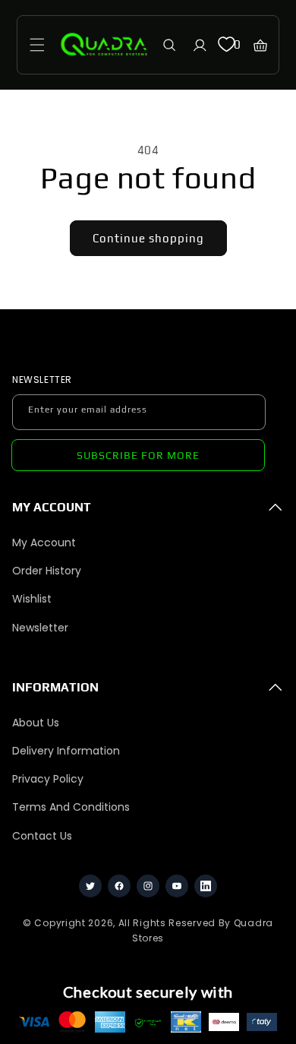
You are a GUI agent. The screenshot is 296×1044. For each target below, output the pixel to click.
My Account (44, 542)
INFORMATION (55, 687)
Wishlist (32, 598)
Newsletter (40, 627)
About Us (35, 722)
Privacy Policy (47, 778)
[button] (37, 45)
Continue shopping (148, 238)
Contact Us (42, 835)
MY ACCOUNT (51, 507)
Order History (46, 570)
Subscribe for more (138, 455)
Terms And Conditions (71, 807)
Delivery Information (66, 750)
